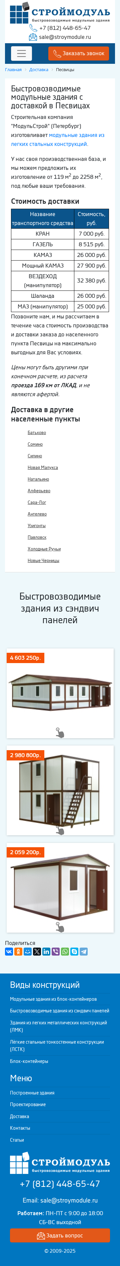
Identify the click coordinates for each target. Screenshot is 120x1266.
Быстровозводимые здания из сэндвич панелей (59, 1011)
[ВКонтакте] (9, 952)
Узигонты (37, 525)
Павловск (37, 537)
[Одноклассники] (18, 952)
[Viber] (56, 952)
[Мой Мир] (28, 952)
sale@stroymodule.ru (65, 37)
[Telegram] (84, 952)
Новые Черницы (43, 560)
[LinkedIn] (46, 952)
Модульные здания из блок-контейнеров (53, 999)
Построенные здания (32, 1093)
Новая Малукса (43, 467)
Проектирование (28, 1104)
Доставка (19, 1116)
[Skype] (74, 952)
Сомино (35, 444)
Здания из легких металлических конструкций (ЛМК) (58, 1026)
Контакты (20, 1128)
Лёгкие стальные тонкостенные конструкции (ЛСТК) (57, 1046)
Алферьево (39, 491)
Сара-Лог (37, 502)
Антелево (37, 514)
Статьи (17, 1140)
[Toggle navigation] (21, 53)
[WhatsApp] (65, 952)
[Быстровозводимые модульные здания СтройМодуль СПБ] (60, 12)
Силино (35, 456)
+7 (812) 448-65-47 (65, 28)
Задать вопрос (64, 1235)
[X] (37, 952)
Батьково (37, 432)
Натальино (38, 479)
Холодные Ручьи (44, 549)
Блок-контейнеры (29, 1061)
